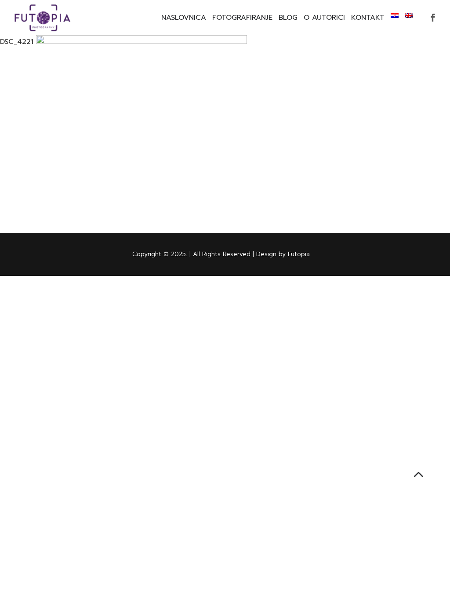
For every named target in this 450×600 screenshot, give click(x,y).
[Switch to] (395, 15)
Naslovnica (183, 17)
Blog (288, 17)
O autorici (324, 17)
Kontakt (368, 17)
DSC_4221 (16, 41)
